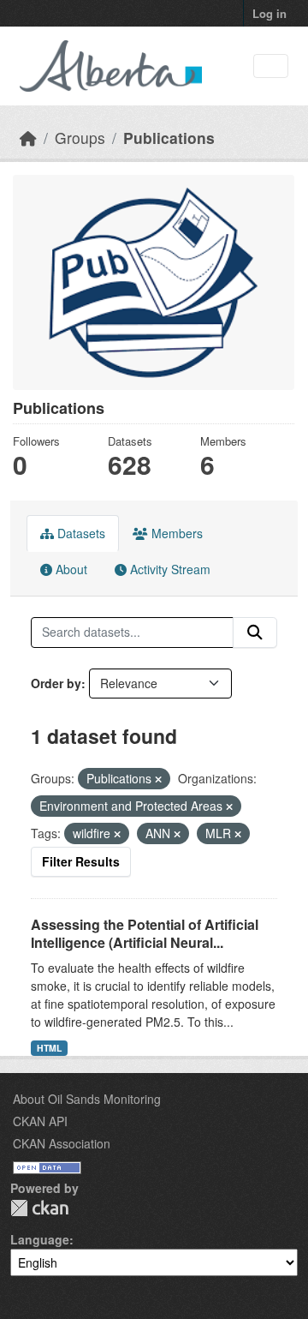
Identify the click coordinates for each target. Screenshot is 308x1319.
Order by (56, 683)
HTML (49, 1047)
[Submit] (255, 632)
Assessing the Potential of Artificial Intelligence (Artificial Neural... (144, 933)
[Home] (28, 137)
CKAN (39, 1208)
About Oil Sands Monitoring (87, 1098)
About (69, 569)
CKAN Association (61, 1143)
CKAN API (40, 1121)
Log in (269, 13)
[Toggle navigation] (270, 66)
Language (39, 1239)
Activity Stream (168, 569)
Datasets (79, 533)
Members (175, 533)
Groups (80, 137)
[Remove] (158, 779)
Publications (169, 137)
